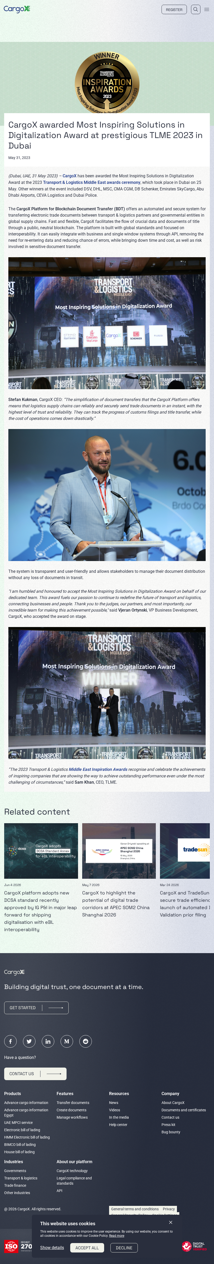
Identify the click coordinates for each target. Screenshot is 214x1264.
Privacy (169, 1209)
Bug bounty (171, 1132)
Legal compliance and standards (74, 1180)
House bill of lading (19, 1152)
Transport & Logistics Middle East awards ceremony (91, 182)
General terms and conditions (135, 1209)
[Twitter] (29, 1041)
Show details (52, 1247)
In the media (119, 1117)
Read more (116, 1236)
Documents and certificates (184, 1110)
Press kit (168, 1125)
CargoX (69, 175)
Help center (118, 1125)
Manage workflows (72, 1117)
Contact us (170, 1117)
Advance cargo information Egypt (26, 1112)
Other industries (17, 1193)
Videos (114, 1110)
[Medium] (67, 1041)
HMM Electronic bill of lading (27, 1137)
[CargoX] (17, 9)
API (59, 1191)
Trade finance (15, 1185)
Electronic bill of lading (22, 1130)
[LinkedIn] (48, 1041)
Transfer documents (73, 1103)
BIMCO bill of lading (20, 1144)
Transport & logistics (20, 1178)
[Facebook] (10, 1041)
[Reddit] (85, 1041)
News (113, 1103)
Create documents (71, 1110)
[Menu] (206, 9)
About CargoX (173, 1103)
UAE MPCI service (18, 1122)
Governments (15, 1171)
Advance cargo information (26, 1103)
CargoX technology (72, 1171)
